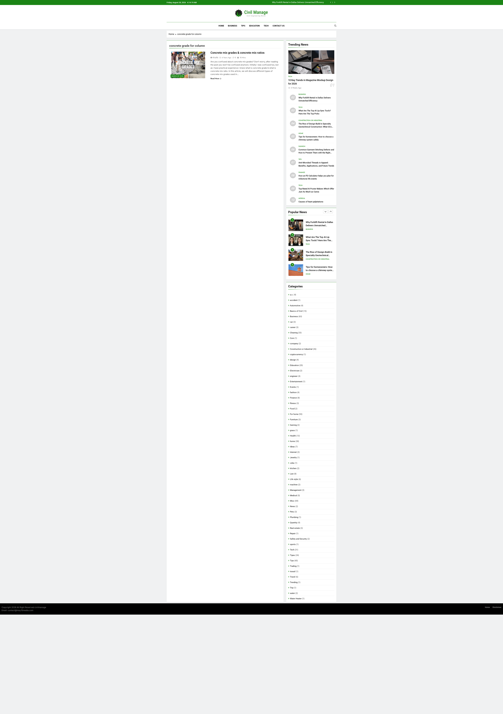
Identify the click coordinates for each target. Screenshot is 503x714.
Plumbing (294, 517)
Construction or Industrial (310, 120)
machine (293, 484)
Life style (294, 479)
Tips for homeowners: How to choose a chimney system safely (320, 270)
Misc (292, 501)
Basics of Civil (177, 76)
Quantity (293, 522)
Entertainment (296, 381)
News (292, 506)
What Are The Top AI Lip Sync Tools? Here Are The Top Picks (318, 240)
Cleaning (294, 333)
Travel (292, 577)
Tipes (292, 555)
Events (293, 387)
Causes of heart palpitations (311, 202)
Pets (292, 512)
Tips (243, 26)
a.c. (291, 295)
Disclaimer (497, 607)
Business (232, 26)
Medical (302, 198)
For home (294, 414)
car (291, 322)
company (294, 343)
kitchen (293, 468)
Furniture (294, 419)
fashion (302, 146)
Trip (291, 588)
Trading (293, 566)
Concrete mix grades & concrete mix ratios (237, 52)
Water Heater (296, 598)
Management (295, 490)
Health (293, 436)
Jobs (292, 463)
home (301, 133)
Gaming (293, 425)
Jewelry (293, 457)
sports (293, 544)
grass (292, 430)
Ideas (292, 446)
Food (292, 408)
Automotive (295, 305)
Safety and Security (298, 539)
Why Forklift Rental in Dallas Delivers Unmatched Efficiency (298, 2)
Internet (293, 452)
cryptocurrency (296, 354)
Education (254, 26)
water (292, 593)
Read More (215, 78)
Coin (292, 338)
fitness (293, 403)
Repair (293, 533)
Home (221, 26)
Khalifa (215, 57)
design (293, 360)
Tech (266, 26)
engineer (293, 376)
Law (292, 474)
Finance (302, 172)
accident (293, 300)
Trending (293, 582)
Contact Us (279, 26)
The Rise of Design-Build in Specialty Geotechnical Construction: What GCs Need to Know (315, 127)
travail (292, 571)
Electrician (294, 371)
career (293, 327)
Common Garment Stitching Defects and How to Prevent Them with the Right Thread (316, 153)
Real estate (295, 528)
